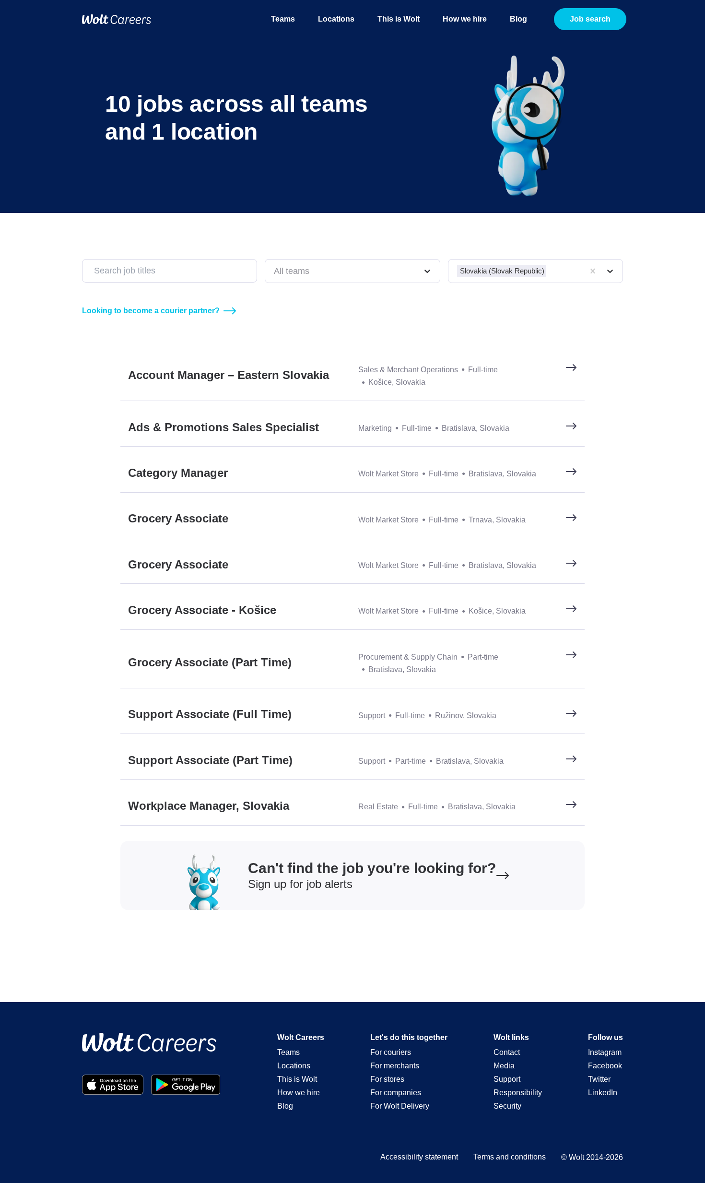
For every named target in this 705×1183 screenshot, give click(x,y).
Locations (336, 19)
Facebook (605, 1066)
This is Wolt (398, 19)
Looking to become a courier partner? (151, 311)
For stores (387, 1079)
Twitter (599, 1079)
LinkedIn (602, 1092)
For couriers (390, 1052)
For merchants (394, 1066)
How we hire (465, 19)
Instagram (605, 1052)
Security (507, 1106)
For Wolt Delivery (399, 1106)
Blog (518, 19)
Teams (283, 19)
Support (507, 1079)
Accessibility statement (419, 1157)
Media (504, 1066)
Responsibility (518, 1092)
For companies (395, 1092)
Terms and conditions (509, 1157)
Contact (507, 1052)
